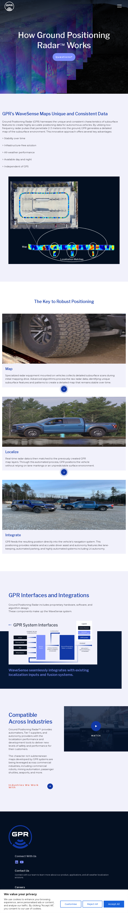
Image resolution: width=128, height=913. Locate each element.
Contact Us (22, 870)
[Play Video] (96, 726)
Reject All (92, 904)
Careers (20, 887)
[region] (64, 901)
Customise (71, 904)
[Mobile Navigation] (119, 6)
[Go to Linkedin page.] (16, 862)
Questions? (64, 57)
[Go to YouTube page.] (22, 862)
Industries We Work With (24, 786)
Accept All (114, 904)
